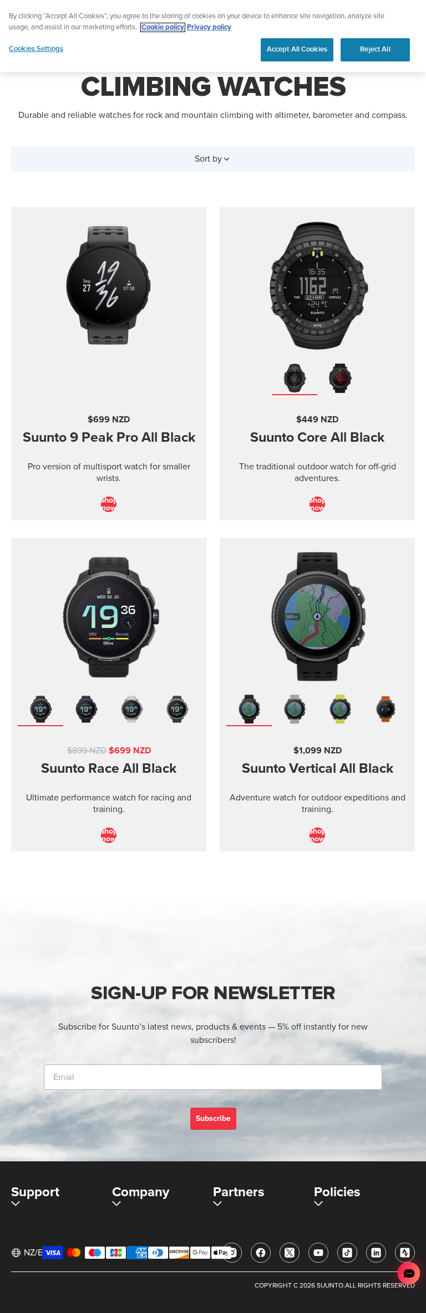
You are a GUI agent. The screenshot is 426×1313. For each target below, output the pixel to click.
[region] (213, 36)
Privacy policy (209, 27)
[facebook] (261, 1253)
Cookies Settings (36, 48)
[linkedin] (376, 1253)
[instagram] (232, 1253)
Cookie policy (162, 27)
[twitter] (290, 1253)
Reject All (375, 49)
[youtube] (318, 1253)
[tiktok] (347, 1253)
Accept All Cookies (297, 49)
